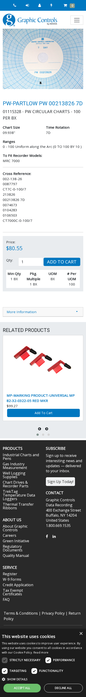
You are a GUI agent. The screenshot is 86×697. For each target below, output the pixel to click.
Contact (55, 492)
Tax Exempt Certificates (13, 592)
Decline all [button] (63, 688)
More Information (21, 311)
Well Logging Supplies (14, 475)
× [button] (81, 633)
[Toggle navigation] (76, 20)
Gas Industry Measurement (15, 465)
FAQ (6, 599)
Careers (9, 535)
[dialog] (43, 663)
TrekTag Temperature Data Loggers (19, 495)
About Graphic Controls (15, 528)
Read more (41, 652)
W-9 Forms (12, 579)
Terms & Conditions (21, 613)
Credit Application (18, 584)
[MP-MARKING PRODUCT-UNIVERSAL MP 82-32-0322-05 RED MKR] (43, 362)
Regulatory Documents (12, 548)
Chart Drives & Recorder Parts (15, 484)
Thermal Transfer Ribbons (18, 506)
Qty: (9, 260)
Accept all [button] (22, 688)
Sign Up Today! (60, 481)
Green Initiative (16, 540)
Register (10, 573)
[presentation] (40, 428)
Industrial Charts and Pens (21, 456)
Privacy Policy (53, 613)
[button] (9, 59)
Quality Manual (16, 555)
